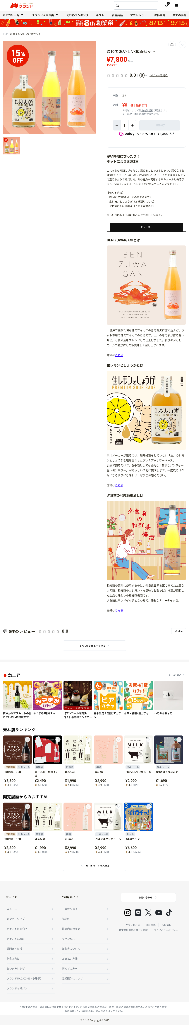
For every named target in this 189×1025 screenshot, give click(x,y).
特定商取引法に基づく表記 (133, 930)
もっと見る (175, 675)
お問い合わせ (145, 897)
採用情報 (166, 925)
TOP (5, 34)
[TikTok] (169, 912)
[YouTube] (158, 912)
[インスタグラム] (127, 912)
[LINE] (138, 912)
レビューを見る (159, 75)
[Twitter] (148, 912)
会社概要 (151, 925)
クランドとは (133, 925)
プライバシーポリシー (166, 930)
